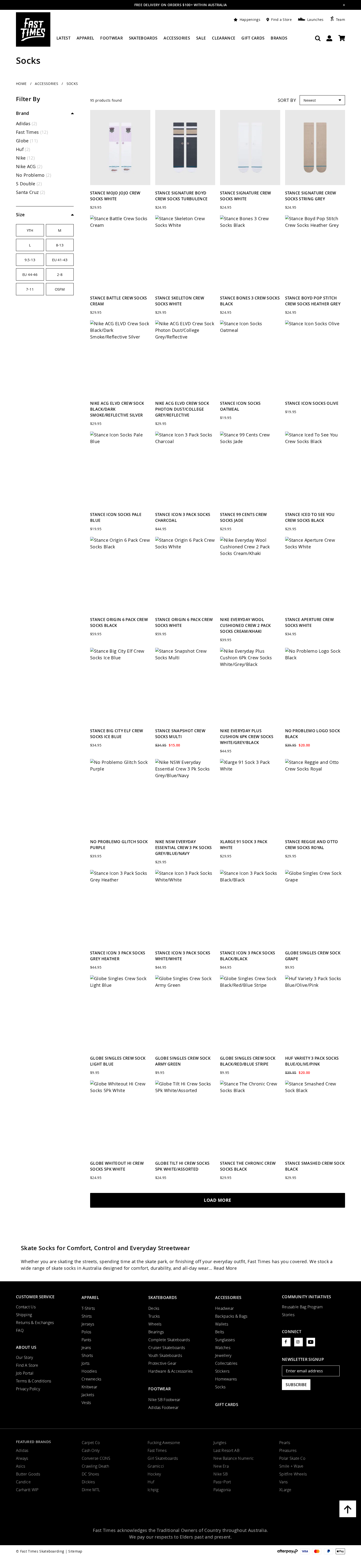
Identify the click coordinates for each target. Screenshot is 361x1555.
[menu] (171, 40)
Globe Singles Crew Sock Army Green (182, 1061)
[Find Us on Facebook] (286, 1342)
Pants (86, 1339)
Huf (23, 149)
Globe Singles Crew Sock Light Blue (117, 1061)
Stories (288, 1314)
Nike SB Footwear (164, 1399)
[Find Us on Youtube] (310, 1342)
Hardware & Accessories (170, 1371)
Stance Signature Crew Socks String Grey (310, 196)
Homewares (226, 1379)
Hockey (154, 1474)
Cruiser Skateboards (166, 1347)
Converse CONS (96, 1458)
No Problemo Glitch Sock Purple (119, 844)
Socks (220, 1387)
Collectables (226, 1363)
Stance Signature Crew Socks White (245, 196)
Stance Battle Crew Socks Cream (118, 301)
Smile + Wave (291, 1466)
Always (22, 1458)
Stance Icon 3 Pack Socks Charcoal (182, 517)
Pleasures (288, 1450)
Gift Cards (226, 1404)
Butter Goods (28, 1474)
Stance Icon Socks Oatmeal (240, 406)
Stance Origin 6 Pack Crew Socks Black (119, 622)
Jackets (88, 1394)
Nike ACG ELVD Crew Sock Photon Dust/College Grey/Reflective (182, 409)
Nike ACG (29, 166)
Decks (153, 1308)
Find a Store (281, 19)
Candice (23, 1482)
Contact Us (26, 1307)
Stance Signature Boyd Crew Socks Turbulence (181, 196)
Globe (27, 141)
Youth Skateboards (165, 1355)
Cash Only (91, 1450)
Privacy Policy (28, 1389)
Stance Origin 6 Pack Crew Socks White (184, 622)
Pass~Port (222, 1482)
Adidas (26, 123)
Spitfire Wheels (293, 1474)
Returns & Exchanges (35, 1322)
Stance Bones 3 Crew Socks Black (250, 301)
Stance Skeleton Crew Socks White (179, 301)
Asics (20, 1466)
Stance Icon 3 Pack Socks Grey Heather (117, 955)
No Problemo (33, 175)
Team (340, 19)
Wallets (221, 1324)
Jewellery (223, 1355)
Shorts (87, 1355)
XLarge (285, 1489)
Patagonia (222, 1489)
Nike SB (220, 1474)
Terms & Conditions (33, 1381)
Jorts (85, 1363)
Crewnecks (91, 1379)
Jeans (86, 1347)
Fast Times (32, 132)
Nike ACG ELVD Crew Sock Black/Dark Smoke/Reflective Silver (117, 409)
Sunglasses (225, 1339)
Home (22, 83)
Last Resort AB (226, 1450)
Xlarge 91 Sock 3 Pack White (243, 844)
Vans (283, 1482)
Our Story (24, 1357)
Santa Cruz (30, 192)
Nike (25, 158)
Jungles (219, 1442)
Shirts (87, 1316)
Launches (315, 19)
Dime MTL (91, 1489)
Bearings (156, 1332)
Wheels (155, 1324)
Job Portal (24, 1373)
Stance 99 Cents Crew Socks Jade (243, 517)
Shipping (24, 1314)
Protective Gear (162, 1363)
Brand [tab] (22, 113)
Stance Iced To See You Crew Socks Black (310, 517)
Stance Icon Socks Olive (311, 403)
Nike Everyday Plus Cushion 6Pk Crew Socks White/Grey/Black (246, 736)
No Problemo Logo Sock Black (312, 733)
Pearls (284, 1442)
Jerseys (88, 1324)
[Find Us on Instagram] (298, 1342)
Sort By (287, 100)
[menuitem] (63, 40)
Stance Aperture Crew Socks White (309, 622)
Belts (219, 1332)
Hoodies (89, 1371)
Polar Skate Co (292, 1458)
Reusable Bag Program (302, 1307)
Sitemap (75, 1551)
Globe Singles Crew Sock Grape (312, 955)
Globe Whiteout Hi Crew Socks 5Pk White (117, 1166)
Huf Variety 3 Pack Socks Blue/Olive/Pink (312, 1061)
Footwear (159, 1389)
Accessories (47, 83)
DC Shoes (90, 1474)
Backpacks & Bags (231, 1316)
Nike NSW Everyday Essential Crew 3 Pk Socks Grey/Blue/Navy (183, 847)
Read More (225, 1268)
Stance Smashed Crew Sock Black (315, 1166)
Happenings (250, 19)
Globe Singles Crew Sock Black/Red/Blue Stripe (247, 1061)
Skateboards (162, 1297)
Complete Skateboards (169, 1339)
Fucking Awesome (164, 1442)
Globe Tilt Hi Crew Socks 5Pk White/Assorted (182, 1166)
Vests (86, 1402)
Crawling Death (95, 1466)
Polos (86, 1332)
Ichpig (153, 1489)
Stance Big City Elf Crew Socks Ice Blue (116, 733)
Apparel (90, 1297)
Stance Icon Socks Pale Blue (115, 517)
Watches (222, 1347)
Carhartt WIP (27, 1489)
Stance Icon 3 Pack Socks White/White (182, 955)
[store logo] (33, 29)
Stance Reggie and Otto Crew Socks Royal (311, 844)
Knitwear (89, 1387)
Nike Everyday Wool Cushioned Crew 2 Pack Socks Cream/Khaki (245, 625)
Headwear (224, 1308)
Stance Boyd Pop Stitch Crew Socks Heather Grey (312, 301)
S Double (29, 184)
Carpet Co (91, 1442)
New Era (221, 1466)
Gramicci (156, 1466)
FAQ (20, 1330)
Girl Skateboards (163, 1458)
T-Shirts (88, 1308)
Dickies (88, 1482)
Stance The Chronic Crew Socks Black (248, 1166)
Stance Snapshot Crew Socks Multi (180, 733)
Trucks (154, 1316)
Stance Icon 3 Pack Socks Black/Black (247, 955)
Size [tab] (20, 214)
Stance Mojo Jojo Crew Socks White (115, 196)
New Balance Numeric (233, 1458)
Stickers (222, 1371)
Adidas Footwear (163, 1407)
